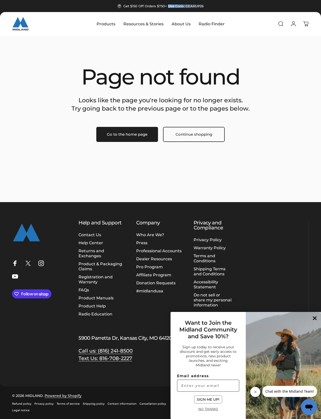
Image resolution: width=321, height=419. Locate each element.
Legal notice (21, 410)
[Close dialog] (314, 318)
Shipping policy (94, 403)
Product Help (92, 305)
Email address (193, 376)
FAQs (83, 289)
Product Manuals (96, 297)
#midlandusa (149, 290)
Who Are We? (150, 234)
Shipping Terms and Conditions (209, 271)
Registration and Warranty (95, 279)
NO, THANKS (208, 408)
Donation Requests (156, 282)
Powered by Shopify (63, 395)
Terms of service (68, 403)
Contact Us (89, 234)
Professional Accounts (159, 250)
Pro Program (149, 266)
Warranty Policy (210, 247)
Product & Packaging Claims (100, 266)
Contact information (122, 403)
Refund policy (21, 403)
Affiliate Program (153, 274)
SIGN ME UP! (208, 399)
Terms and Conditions (204, 258)
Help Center (90, 242)
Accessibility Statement (206, 284)
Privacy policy (44, 403)
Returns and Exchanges (91, 253)
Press (141, 242)
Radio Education (95, 313)
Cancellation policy (152, 403)
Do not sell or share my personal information (212, 299)
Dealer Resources (154, 258)
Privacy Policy (208, 239)
